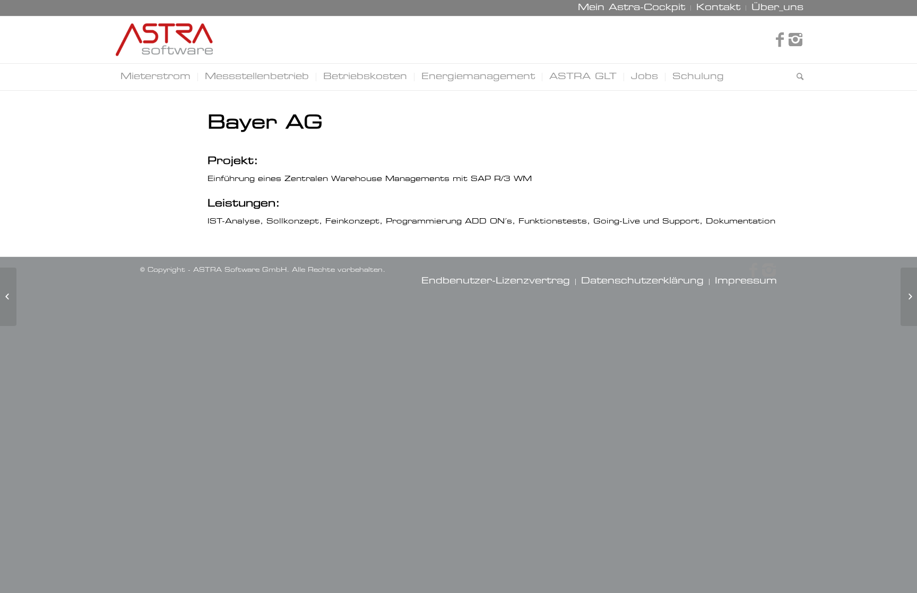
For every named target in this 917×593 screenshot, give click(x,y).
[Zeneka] (8, 297)
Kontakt (718, 8)
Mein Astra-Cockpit (631, 8)
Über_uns (777, 8)
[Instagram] (795, 40)
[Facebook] (780, 40)
